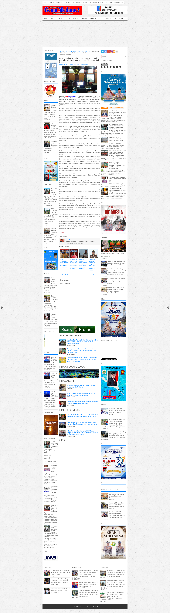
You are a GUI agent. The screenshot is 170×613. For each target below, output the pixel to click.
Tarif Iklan (59, 2)
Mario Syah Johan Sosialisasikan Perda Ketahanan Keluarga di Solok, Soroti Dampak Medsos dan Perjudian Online (83, 350)
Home (45, 18)
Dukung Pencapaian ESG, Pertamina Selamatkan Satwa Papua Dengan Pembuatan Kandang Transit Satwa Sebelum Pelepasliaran (113, 423)
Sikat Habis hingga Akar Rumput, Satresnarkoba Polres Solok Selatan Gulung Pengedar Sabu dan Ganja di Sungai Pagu (82, 359)
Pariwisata (108, 18)
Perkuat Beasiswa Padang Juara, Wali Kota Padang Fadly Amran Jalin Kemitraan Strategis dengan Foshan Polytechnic (112, 584)
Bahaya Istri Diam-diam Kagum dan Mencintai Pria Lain (54, 489)
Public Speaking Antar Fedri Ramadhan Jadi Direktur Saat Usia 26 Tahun (60, 572)
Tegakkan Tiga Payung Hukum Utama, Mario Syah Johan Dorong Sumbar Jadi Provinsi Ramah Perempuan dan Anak (82, 341)
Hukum (74, 51)
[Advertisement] (85, 34)
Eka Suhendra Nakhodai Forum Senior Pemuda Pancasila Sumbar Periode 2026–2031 (117, 152)
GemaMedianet (84, 606)
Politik (100, 18)
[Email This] (61, 236)
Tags (111, 107)
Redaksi (68, 2)
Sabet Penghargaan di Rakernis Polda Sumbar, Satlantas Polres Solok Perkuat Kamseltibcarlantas (116, 263)
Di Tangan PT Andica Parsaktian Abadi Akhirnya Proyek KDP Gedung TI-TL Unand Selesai (116, 140)
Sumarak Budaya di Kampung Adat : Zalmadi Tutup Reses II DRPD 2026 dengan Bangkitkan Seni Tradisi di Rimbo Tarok (85, 574)
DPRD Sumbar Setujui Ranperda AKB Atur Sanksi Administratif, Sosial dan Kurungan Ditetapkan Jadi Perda (79, 60)
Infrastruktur (119, 18)
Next (168, 307)
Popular (105, 107)
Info (52, 2)
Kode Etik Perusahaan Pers (114, 2)
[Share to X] (64, 236)
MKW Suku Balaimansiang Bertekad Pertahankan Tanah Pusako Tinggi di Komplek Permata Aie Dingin (116, 126)
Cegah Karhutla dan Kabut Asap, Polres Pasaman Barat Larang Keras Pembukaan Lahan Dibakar (113, 255)
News (68, 18)
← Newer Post (64, 274)
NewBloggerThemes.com (94, 610)
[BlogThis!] (63, 236)
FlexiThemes (77, 610)
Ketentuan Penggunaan (80, 2)
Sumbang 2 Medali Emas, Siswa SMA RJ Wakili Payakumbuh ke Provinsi (117, 504)
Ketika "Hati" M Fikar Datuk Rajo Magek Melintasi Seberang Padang (117, 190)
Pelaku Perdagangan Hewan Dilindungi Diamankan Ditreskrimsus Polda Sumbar (64, 263)
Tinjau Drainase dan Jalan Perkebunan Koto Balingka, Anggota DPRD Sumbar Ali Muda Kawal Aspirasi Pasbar (51, 216)
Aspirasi (93, 18)
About (45, 2)
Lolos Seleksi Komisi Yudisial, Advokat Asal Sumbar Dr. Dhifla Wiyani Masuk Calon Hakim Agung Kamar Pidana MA (117, 113)
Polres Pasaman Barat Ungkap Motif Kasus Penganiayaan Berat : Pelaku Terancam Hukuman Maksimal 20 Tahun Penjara (82, 432)
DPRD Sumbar (68, 51)
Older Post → (96, 274)
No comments (84, 64)
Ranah (52, 18)
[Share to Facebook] (66, 236)
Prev (2, 307)
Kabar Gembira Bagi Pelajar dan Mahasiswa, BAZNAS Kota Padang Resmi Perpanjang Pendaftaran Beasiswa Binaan (112, 596)
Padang (79, 51)
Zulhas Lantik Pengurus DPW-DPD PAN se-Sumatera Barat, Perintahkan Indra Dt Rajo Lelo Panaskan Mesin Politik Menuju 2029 (51, 399)
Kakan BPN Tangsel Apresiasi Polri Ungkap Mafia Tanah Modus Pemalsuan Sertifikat (83, 264)
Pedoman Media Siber (96, 2)
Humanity (75, 18)
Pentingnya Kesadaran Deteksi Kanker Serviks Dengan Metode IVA (117, 178)
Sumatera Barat (86, 51)
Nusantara (84, 18)
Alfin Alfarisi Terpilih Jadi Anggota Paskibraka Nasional (116, 496)
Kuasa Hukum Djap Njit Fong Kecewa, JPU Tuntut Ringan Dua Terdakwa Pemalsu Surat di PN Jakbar (74, 264)
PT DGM (97, 606)
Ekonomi (60, 18)
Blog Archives (119, 107)
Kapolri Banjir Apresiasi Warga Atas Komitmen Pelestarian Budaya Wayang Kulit (88, 584)
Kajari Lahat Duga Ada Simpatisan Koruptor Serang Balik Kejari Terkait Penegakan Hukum (93, 265)
